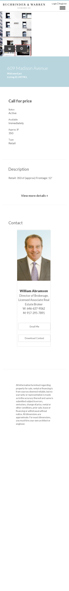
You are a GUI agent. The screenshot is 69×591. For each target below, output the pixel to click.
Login (54, 3)
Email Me (34, 326)
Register (63, 3)
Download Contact (34, 338)
